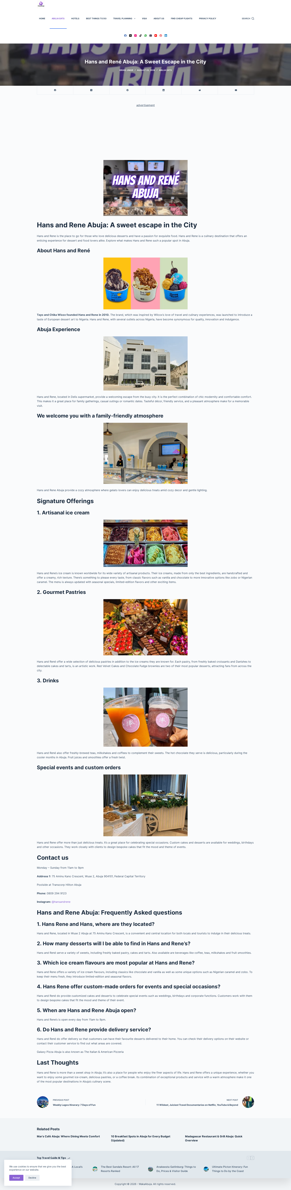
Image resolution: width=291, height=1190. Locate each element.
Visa (144, 18)
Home (42, 18)
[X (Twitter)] (130, 35)
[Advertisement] (145, 135)
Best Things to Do (96, 18)
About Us (159, 18)
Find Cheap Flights (181, 18)
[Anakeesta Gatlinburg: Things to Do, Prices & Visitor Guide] (150, 1169)
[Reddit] (200, 90)
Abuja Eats (58, 18)
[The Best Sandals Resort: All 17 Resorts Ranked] (95, 1169)
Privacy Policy (207, 18)
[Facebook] (125, 35)
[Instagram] (135, 35)
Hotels (75, 18)
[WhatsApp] (145, 35)
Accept (16, 1177)
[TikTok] (140, 35)
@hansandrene (61, 901)
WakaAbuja (145, 1184)
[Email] (150, 35)
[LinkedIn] (166, 35)
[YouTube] (155, 35)
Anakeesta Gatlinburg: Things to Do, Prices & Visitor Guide (176, 1169)
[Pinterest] (160, 35)
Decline (32, 1177)
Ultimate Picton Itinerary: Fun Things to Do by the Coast (230, 1169)
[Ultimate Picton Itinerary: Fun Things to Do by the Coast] (206, 1169)
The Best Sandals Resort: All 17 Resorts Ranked (120, 1169)
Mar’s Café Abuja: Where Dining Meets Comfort (68, 1136)
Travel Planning (122, 18)
